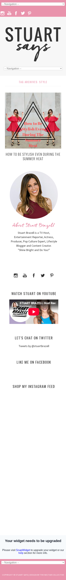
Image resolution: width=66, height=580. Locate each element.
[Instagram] (16, 275)
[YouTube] (25, 275)
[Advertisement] (33, 422)
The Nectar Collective (52, 575)
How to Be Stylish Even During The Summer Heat (33, 156)
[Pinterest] (52, 275)
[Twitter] (43, 275)
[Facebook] (34, 275)
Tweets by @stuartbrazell (34, 346)
